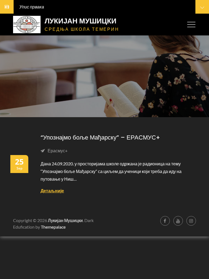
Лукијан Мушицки (80, 21)
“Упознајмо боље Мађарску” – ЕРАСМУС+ (100, 137)
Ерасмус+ (57, 150)
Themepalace (53, 226)
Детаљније (52, 190)
